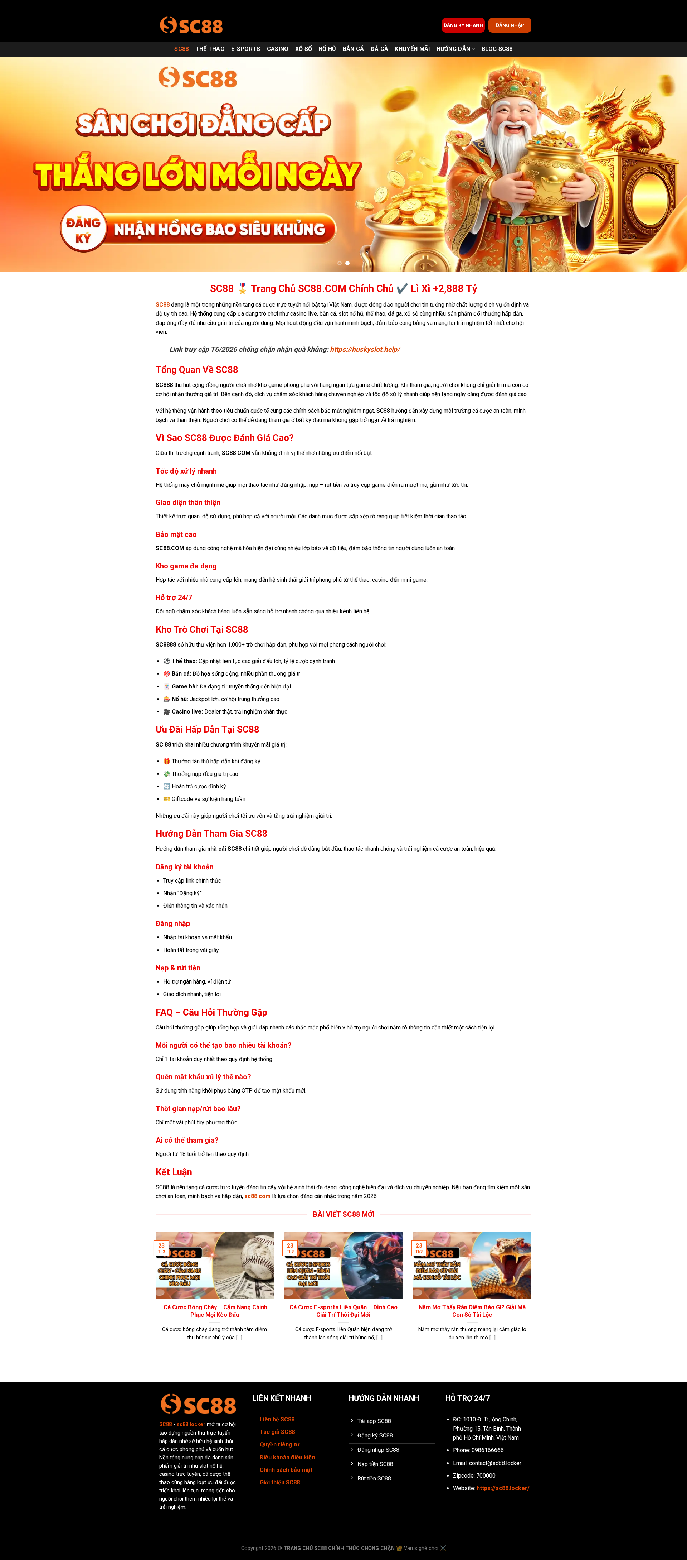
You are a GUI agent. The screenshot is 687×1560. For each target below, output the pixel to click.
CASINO (278, 48)
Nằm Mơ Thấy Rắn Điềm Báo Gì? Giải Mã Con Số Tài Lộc (472, 1311)
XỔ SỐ (303, 48)
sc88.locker (191, 1424)
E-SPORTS (245, 48)
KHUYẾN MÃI (412, 48)
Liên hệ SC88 (277, 1419)
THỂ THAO (210, 48)
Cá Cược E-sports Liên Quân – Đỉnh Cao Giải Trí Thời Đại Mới (343, 1311)
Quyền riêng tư (279, 1444)
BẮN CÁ (353, 48)
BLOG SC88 (497, 48)
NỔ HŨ (327, 48)
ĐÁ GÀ (380, 48)
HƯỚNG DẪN (454, 48)
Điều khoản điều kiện (287, 1457)
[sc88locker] (191, 25)
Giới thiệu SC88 (280, 1482)
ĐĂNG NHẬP (510, 25)
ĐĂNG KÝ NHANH (463, 25)
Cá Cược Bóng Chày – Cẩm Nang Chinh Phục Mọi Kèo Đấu (214, 1311)
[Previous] (22, 164)
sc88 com (257, 1196)
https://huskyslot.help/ (365, 349)
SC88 (181, 48)
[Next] (664, 164)
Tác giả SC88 (277, 1432)
